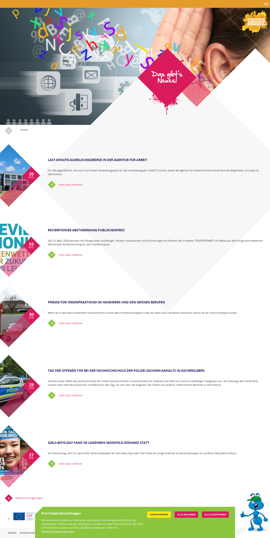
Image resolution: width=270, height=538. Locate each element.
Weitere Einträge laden (29, 498)
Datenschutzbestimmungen (57, 531)
